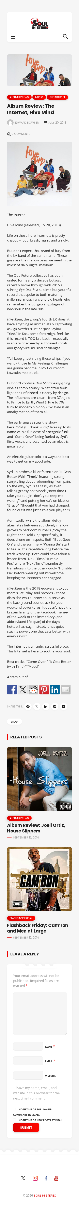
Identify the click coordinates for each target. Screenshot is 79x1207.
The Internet (57, 97)
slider (14, 721)
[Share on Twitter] (23, 689)
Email (50, 1061)
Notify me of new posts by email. (41, 1120)
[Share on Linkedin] (55, 689)
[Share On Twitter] (37, 706)
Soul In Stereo (45, 1195)
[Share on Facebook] (12, 689)
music (39, 97)
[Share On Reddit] (54, 706)
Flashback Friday (21, 918)
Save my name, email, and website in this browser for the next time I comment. (36, 1093)
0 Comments (21, 134)
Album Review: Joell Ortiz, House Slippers (36, 828)
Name (50, 1046)
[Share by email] (65, 689)
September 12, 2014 (26, 938)
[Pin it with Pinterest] (44, 689)
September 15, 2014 (26, 837)
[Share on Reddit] (33, 689)
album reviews (19, 97)
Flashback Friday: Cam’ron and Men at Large (37, 928)
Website (50, 1075)
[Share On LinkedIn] (45, 706)
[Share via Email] (63, 706)
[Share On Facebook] (28, 706)
